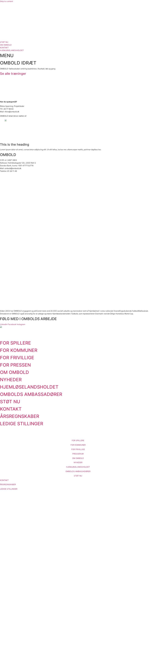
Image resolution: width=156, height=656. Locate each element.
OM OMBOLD (14, 372)
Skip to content (6, 1)
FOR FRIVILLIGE (17, 357)
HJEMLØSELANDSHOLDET (29, 387)
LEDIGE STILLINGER (21, 423)
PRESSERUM (78, 454)
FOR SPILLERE (15, 343)
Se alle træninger (13, 73)
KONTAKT (11, 409)
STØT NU (10, 401)
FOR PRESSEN (15, 365)
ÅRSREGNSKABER (19, 416)
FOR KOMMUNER (18, 350)
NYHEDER (11, 379)
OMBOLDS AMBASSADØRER (31, 394)
